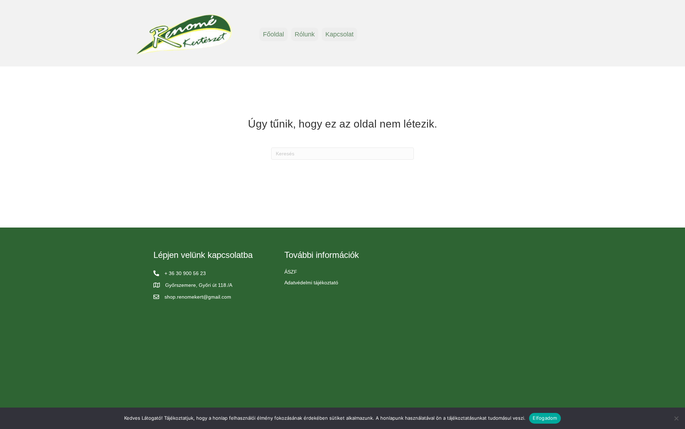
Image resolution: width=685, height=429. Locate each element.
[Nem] (676, 418)
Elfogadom (545, 418)
